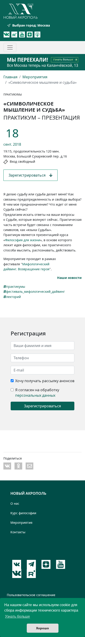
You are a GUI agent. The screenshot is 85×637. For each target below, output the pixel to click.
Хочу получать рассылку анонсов (44, 380)
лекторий (13, 297)
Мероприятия (34, 76)
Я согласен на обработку (37, 389)
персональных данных (35, 395)
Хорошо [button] (42, 628)
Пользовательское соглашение (31, 595)
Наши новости (69, 277)
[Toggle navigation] (10, 47)
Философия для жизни (22, 240)
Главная (10, 76)
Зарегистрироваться (29, 175)
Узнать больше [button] (17, 616)
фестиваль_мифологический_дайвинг (35, 291)
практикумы (15, 286)
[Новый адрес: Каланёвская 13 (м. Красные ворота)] (42, 62)
